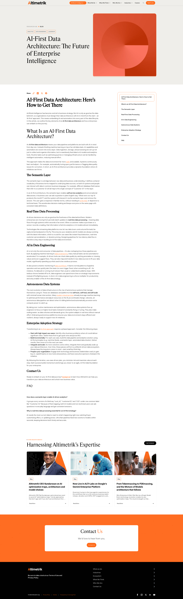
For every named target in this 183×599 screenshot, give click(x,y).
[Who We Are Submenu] (121, 3)
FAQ (122, 140)
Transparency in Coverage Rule (68, 594)
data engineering (61, 254)
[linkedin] (150, 595)
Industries (127, 3)
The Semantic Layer (128, 109)
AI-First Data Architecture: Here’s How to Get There (136, 98)
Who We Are (116, 3)
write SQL (83, 201)
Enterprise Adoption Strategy (131, 130)
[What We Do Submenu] (96, 3)
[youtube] (154, 595)
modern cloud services (65, 295)
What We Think (104, 3)
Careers (137, 3)
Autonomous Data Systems (130, 125)
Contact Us (125, 135)
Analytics (30, 31)
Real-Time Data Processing (130, 114)
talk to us (150, 3)
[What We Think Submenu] (109, 3)
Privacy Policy (46, 594)
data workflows (61, 266)
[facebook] (137, 595)
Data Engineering (41, 31)
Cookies (55, 594)
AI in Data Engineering (128, 120)
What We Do (91, 3)
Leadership (51, 31)
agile (68, 162)
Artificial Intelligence (77, 3)
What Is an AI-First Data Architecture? (133, 104)
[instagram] (142, 595)
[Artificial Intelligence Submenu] (84, 3)
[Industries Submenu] (131, 3)
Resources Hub (32, 26)
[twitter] (146, 595)
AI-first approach (47, 329)
